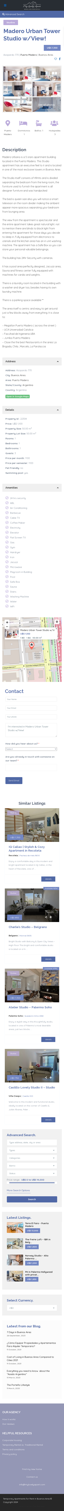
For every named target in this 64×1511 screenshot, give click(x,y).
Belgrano (13, 935)
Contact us (32, 1476)
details (48, 879)
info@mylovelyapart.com (32, 1484)
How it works (9, 1419)
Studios (11, 22)
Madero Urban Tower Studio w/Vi (37, 630)
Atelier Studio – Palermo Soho (30, 1007)
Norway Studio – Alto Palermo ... (36, 1257)
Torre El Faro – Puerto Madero (37, 1225)
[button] (32, 646)
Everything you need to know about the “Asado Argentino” (28, 1372)
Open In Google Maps (17, 396)
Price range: (13, 1180)
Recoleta (13, 855)
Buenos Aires (46, 54)
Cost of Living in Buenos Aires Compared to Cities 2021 (30, 1358)
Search (32, 1199)
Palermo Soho (16, 1016)
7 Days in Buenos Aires (19, 1332)
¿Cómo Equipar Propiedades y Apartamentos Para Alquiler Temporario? (31, 1344)
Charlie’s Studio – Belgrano (28, 927)
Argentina (28, 385)
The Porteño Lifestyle (18, 1384)
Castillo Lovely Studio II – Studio (32, 1087)
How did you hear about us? (22, 743)
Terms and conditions (13, 1449)
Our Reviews (38, 1506)
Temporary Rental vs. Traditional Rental (22, 1444)
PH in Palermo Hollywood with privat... (39, 1273)
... (35, 869)
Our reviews (8, 1424)
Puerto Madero (29, 54)
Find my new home (32, 1469)
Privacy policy (9, 1454)
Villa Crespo (15, 1096)
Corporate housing (12, 1440)
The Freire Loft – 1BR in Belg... (37, 1241)
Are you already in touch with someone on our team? (30, 758)
